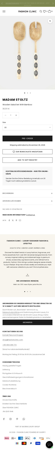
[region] (27, 280)
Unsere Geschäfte (10, 400)
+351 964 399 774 (9, 345)
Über (11, 407)
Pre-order (27, 138)
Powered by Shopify (37, 432)
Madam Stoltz (15, 100)
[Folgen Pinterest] (17, 419)
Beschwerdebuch (10, 389)
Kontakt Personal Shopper (13, 335)
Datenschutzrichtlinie (11, 312)
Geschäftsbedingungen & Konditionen (18, 377)
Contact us (30, 215)
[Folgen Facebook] (4, 419)
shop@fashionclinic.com (13, 340)
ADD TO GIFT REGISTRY (27, 160)
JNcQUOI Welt (8, 411)
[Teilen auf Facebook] (9, 220)
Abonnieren (27, 322)
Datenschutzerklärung (11, 381)
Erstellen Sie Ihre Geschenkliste (15, 404)
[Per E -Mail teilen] (20, 220)
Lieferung (6, 369)
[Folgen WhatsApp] (24, 419)
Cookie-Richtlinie (9, 385)
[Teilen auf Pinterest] (16, 220)
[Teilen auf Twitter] (13, 220)
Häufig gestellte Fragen (12, 366)
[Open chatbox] (49, 444)
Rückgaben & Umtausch (12, 373)
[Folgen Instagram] (10, 419)
